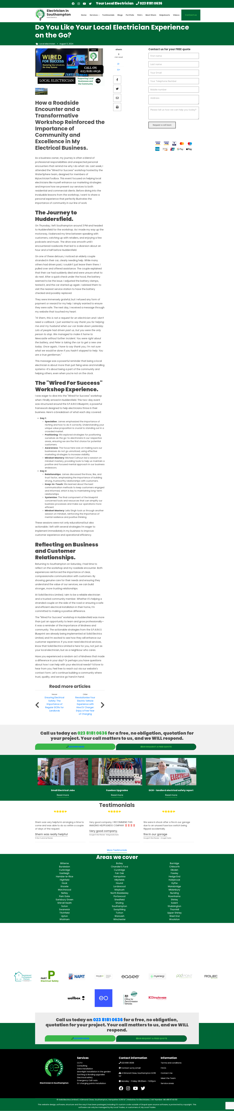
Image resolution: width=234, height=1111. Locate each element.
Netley (64, 892)
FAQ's (139, 15)
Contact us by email (131, 1068)
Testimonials (108, 15)
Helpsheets (164, 15)
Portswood (119, 896)
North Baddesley (119, 892)
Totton (119, 912)
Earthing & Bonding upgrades (91, 1074)
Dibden (174, 869)
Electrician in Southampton (59, 12)
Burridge (174, 863)
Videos (176, 15)
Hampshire (119, 876)
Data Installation (85, 1068)
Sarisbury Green (64, 899)
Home (84, 15)
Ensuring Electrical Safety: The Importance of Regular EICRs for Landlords (54, 704)
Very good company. (103, 831)
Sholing (119, 902)
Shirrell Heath (64, 902)
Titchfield (64, 912)
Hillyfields (119, 879)
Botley (119, 863)
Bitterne (64, 863)
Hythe (174, 883)
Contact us (191, 15)
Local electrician (47, 43)
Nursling (174, 892)
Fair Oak (119, 873)
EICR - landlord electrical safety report (171, 790)
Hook (64, 883)
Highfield (64, 879)
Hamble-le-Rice (64, 876)
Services (95, 17)
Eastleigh (64, 873)
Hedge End (174, 876)
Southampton (119, 906)
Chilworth (174, 866)
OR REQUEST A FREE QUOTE (157, 746)
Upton (64, 916)
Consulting (82, 1065)
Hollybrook (174, 879)
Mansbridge (174, 886)
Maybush (119, 889)
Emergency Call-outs (87, 1080)
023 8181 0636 (151, 3)
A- (118, 63)
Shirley (174, 899)
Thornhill (174, 909)
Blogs (120, 15)
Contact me (166, 1073)
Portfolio (130, 15)
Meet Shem (151, 15)
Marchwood (64, 889)
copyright (187, 1104)
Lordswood (119, 886)
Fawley (174, 873)
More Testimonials (117, 850)
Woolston (174, 919)
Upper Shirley (174, 912)
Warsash (119, 916)
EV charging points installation (91, 1083)
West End (174, 916)
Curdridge (119, 869)
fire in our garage (155, 834)
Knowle (64, 886)
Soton (64, 906)
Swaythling (119, 909)
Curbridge (64, 869)
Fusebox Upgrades (117, 790)
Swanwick (64, 909)
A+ (118, 69)
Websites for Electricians (138, 1099)
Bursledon (64, 866)
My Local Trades (148, 1107)
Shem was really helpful (51, 834)
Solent (174, 902)
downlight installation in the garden (94, 1071)
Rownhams (174, 896)
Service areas (167, 1083)
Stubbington (174, 906)
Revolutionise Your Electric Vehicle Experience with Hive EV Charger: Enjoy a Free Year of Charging (85, 705)
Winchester (119, 919)
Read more (63, 795)
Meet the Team (168, 1078)
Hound (119, 883)
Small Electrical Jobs (63, 790)
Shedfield (119, 899)
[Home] (40, 14)
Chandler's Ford (119, 866)
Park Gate (64, 896)
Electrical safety (85, 1077)
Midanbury (174, 889)
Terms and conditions (171, 1062)
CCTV (80, 1062)
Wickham (64, 919)
